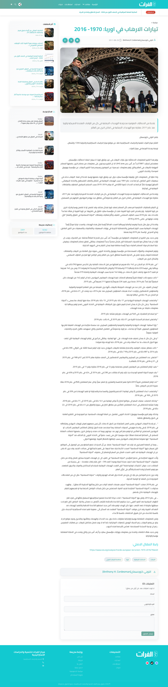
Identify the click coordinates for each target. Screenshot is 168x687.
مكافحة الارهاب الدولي (113, 559)
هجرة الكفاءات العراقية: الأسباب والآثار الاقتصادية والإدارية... (29, 151)
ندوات (60, 4)
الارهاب (153, 559)
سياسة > (154, 22)
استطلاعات (69, 4)
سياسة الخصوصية (76, 671)
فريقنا (80, 660)
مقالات (117, 656)
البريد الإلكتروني (149, 604)
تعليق (152, 614)
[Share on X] (71, 40)
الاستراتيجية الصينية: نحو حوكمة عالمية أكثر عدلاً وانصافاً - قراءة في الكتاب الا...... (29, 166)
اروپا (127, 559)
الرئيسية (95, 4)
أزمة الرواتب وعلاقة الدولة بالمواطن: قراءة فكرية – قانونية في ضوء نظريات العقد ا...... (29, 181)
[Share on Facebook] (77, 40)
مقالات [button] (87, 4)
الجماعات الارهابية (139, 559)
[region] (84, 12)
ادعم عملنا (79, 667)
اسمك (152, 594)
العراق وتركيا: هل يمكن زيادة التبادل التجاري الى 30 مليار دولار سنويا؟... (30, 122)
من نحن (80, 656)
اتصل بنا (80, 664)
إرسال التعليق (148, 633)
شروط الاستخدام (77, 675)
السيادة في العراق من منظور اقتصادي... (29, 137)
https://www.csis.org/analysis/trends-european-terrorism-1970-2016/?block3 (124, 550)
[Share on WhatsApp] (65, 40)
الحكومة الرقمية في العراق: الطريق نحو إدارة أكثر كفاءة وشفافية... (29, 195)
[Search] (15, 4)
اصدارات (77, 4)
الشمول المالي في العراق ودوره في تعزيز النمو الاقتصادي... (29, 210)
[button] (75, 12)
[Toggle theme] (11, 4)
